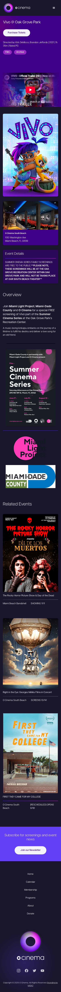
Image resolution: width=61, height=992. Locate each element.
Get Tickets (30, 547)
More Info (30, 558)
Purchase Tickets (16, 33)
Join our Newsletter (30, 850)
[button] (54, 8)
